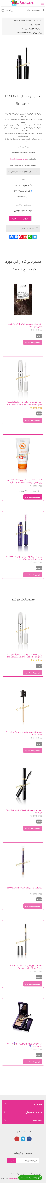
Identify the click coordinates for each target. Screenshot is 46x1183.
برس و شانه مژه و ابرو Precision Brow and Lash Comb (24, 733)
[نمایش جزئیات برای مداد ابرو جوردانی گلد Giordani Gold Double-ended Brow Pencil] (23, 941)
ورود (8, 10)
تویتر (23, 1138)
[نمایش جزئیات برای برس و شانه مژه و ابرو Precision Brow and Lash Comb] (23, 707)
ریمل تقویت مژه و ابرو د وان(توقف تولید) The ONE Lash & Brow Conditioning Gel (24, 403)
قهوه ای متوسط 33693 (22, 191)
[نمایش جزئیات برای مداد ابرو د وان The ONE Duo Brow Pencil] (23, 863)
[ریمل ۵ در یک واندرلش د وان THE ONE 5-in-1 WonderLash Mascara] (23, 532)
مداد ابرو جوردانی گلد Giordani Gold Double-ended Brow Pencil (26, 966)
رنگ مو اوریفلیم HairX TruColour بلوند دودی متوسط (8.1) (25, 325)
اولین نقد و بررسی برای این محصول (23, 152)
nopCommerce (13, 1178)
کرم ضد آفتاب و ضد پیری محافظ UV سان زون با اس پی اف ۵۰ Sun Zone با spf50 (24, 481)
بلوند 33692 (22, 196)
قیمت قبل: (27, 205)
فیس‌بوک (29, 1138)
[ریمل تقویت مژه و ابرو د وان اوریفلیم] (23, 377)
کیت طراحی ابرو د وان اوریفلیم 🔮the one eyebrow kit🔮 (24, 1044)
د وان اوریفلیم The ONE (18, 159)
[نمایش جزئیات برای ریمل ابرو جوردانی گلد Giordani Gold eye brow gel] (23, 785)
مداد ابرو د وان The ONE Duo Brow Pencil (23, 888)
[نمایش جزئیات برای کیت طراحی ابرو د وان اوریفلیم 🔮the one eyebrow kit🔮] (23, 1019)
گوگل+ (16, 1138)
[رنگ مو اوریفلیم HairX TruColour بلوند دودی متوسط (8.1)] (23, 299)
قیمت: (29, 210)
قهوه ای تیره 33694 (22, 185)
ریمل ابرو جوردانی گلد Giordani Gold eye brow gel (24, 811)
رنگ (23, 179)
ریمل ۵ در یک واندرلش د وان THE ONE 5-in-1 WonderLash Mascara (23, 557)
